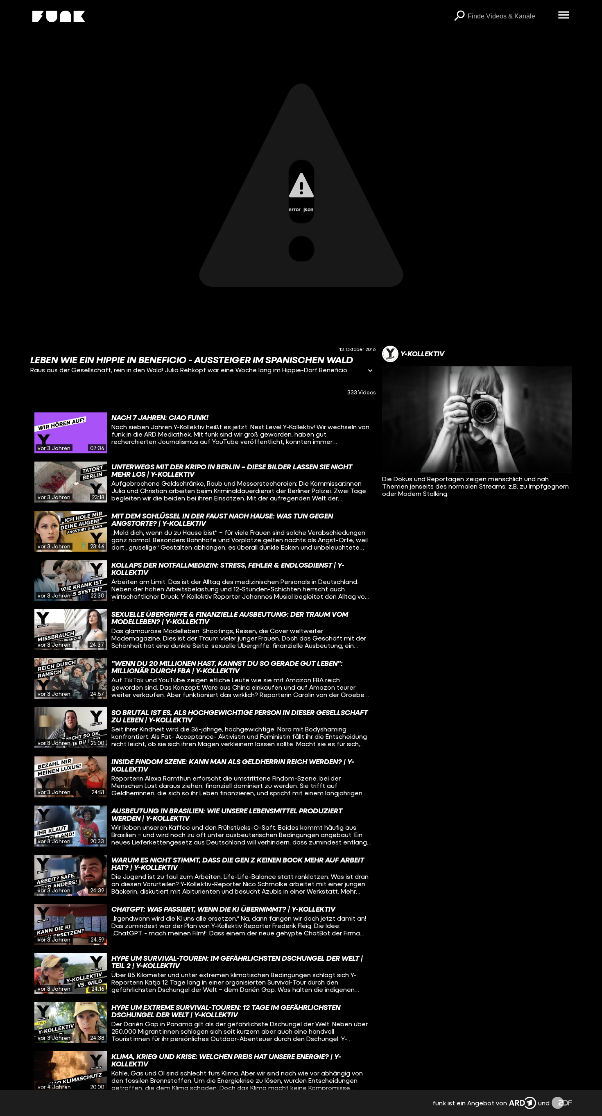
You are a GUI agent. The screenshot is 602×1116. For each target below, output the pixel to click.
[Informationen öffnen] (370, 371)
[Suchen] (459, 16)
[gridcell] (203, 432)
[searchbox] (510, 16)
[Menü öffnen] (564, 15)
